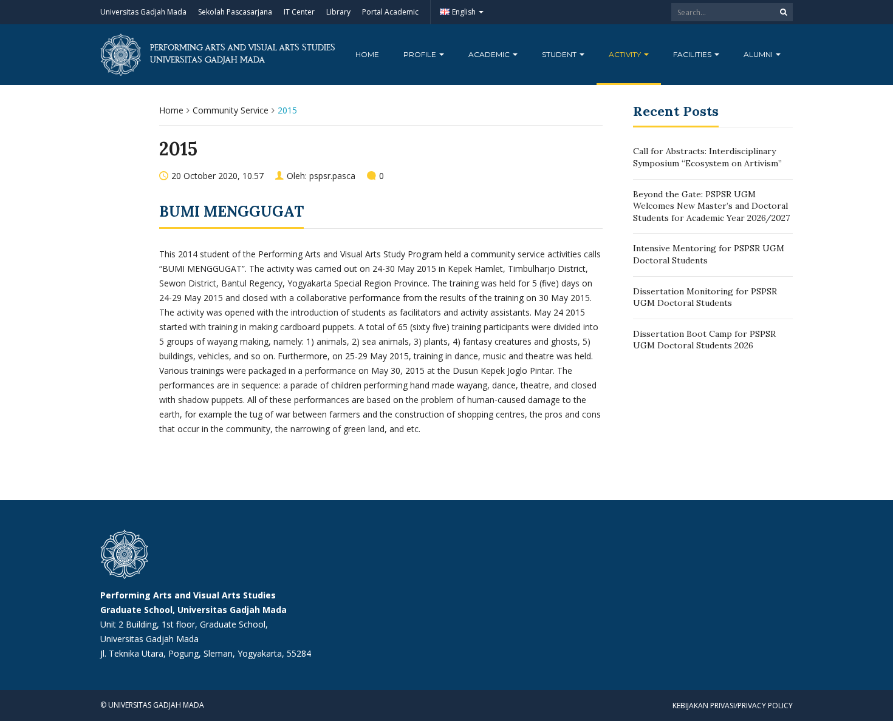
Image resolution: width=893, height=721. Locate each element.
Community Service (231, 110)
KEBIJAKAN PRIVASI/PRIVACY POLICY (732, 705)
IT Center (299, 12)
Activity (626, 54)
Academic (490, 54)
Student (560, 54)
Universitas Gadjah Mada (143, 12)
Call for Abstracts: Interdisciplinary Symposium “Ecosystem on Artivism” (707, 157)
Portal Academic (390, 12)
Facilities (693, 54)
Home (367, 54)
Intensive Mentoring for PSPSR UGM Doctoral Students (708, 254)
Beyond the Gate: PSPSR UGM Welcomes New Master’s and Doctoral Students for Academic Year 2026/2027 (711, 206)
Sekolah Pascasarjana (235, 12)
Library (338, 12)
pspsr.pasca (332, 175)
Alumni (759, 54)
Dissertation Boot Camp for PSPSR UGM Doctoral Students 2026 (704, 339)
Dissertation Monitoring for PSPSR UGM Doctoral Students (705, 297)
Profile (420, 54)
